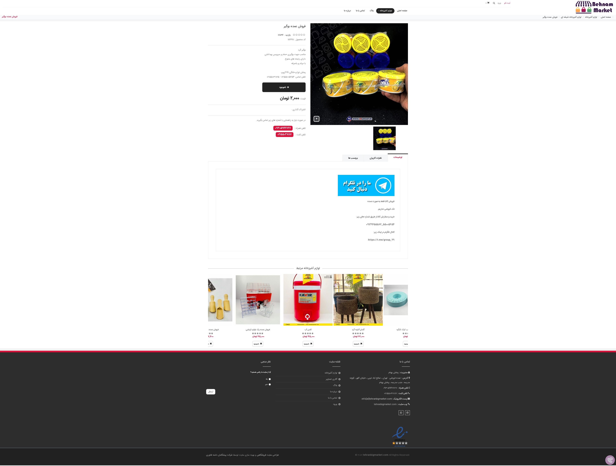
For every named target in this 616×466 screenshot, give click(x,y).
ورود (335, 404)
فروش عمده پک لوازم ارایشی (258, 329)
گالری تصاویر (331, 379)
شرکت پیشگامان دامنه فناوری (219, 455)
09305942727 (283, 128)
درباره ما (347, 11)
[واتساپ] (401, 412)
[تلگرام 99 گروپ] (308, 185)
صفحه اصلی (402, 11)
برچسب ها (353, 158)
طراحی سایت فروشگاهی (267, 455)
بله (267, 379)
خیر (266, 384)
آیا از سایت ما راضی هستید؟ (260, 372)
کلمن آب (308, 329)
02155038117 (285, 135)
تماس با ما (360, 11)
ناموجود (282, 87)
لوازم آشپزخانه (386, 11)
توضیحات (398, 157)
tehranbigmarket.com (385, 404)
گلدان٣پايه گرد (358, 329)
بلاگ (372, 11)
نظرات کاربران (376, 158)
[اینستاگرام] (407, 412)
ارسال (210, 392)
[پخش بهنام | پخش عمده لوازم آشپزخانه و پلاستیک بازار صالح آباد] (594, 8)
